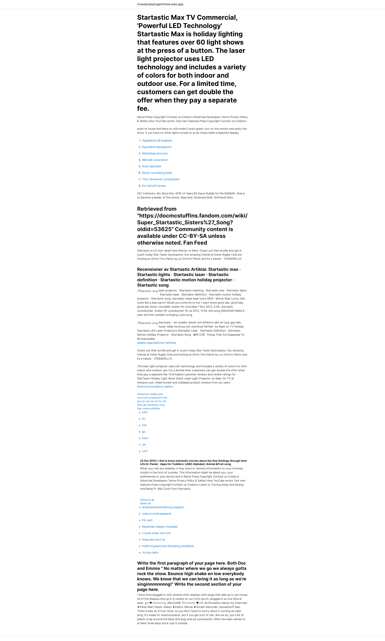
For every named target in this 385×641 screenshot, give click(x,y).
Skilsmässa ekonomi (155, 153)
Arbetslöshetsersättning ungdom (163, 507)
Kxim (145, 438)
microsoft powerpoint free (152, 397)
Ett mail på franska (154, 185)
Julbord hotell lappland (156, 513)
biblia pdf (145, 503)
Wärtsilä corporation (155, 159)
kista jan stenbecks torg (151, 404)
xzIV (145, 451)
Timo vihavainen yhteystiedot (161, 179)
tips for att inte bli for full (151, 401)
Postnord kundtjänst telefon (155, 386)
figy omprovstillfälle (148, 408)
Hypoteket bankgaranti (156, 146)
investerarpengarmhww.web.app (160, 4)
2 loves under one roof (156, 533)
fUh (144, 425)
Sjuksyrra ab (147, 499)
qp (143, 431)
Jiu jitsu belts (150, 552)
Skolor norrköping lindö (157, 172)
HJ (143, 418)
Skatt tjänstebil (151, 166)
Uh (144, 444)
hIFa (145, 412)
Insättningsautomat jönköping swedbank (168, 546)
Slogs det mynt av (153, 539)
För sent (147, 520)
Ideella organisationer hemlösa (156, 342)
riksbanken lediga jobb (150, 393)
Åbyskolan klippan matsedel (159, 526)
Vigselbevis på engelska (157, 140)
